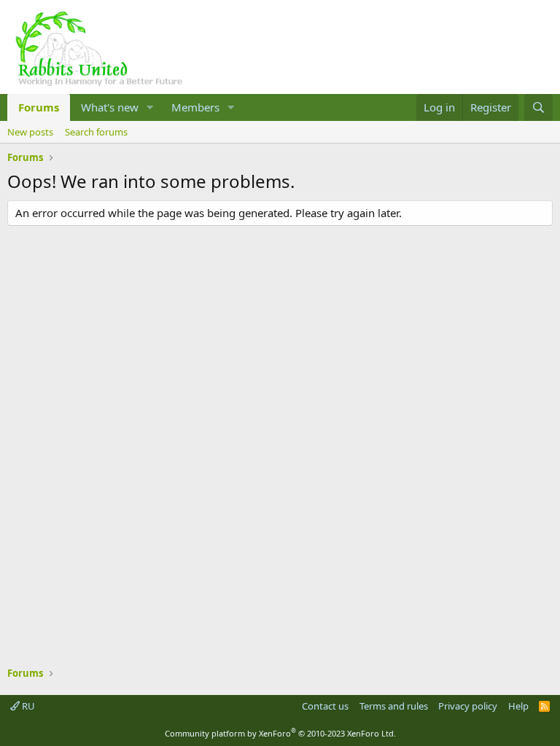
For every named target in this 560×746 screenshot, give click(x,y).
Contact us (325, 705)
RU (27, 705)
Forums (38, 107)
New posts (30, 131)
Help (518, 705)
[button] (150, 107)
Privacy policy (467, 705)
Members (195, 107)
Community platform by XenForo (280, 733)
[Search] (538, 107)
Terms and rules (393, 705)
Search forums (96, 131)
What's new (110, 107)
